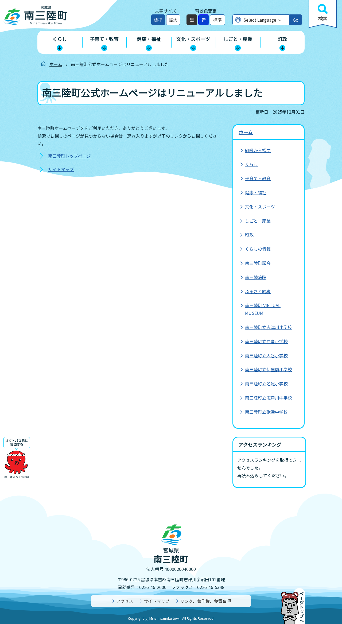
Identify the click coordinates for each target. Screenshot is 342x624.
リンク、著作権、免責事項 (205, 601)
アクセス (124, 601)
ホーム (55, 64)
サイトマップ (61, 169)
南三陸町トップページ (69, 156)
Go (295, 20)
